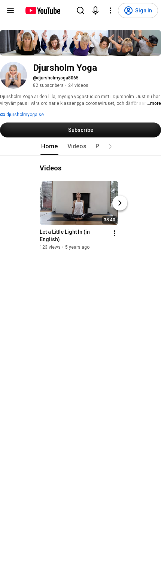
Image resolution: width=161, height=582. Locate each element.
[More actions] (114, 233)
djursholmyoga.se (24, 114)
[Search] (80, 10)
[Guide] (10, 10)
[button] (110, 146)
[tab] (49, 146)
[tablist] (80, 146)
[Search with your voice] (95, 10)
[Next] (119, 202)
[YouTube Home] (42, 10)
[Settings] (110, 10)
